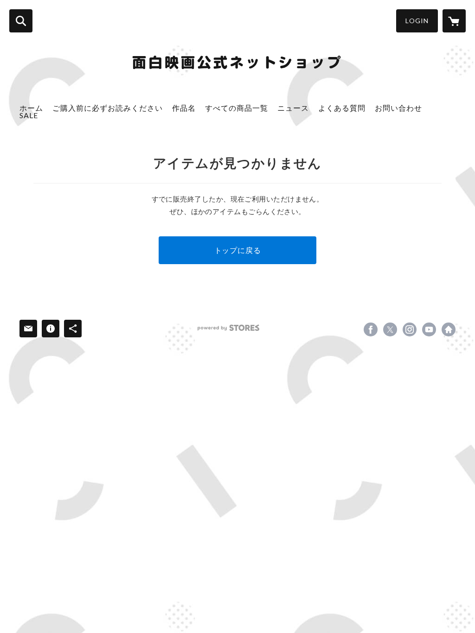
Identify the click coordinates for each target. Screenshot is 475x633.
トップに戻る (237, 250)
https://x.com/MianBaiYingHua (390, 329)
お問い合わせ (398, 107)
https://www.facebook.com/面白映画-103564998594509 (371, 329)
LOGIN (417, 21)
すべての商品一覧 (236, 107)
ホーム (31, 107)
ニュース (293, 107)
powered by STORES (228, 327)
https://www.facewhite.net (449, 329)
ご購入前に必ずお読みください (107, 107)
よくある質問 (342, 107)
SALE (28, 115)
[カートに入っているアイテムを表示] (454, 20)
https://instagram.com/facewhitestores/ (410, 329)
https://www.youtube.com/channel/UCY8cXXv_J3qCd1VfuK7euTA (429, 329)
